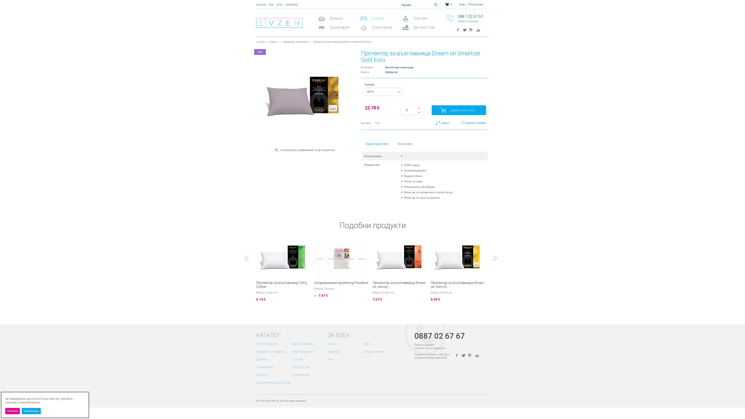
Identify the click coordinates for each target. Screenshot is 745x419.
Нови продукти (302, 351)
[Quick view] (308, 311)
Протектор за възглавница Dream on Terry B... (457, 285)
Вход (462, 4)
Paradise (329, 288)
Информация (31, 410)
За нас (333, 344)
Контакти (292, 4)
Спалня (377, 18)
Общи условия (374, 351)
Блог (279, 4)
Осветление (381, 27)
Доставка (366, 123)
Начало (261, 4)
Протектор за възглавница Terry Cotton (281, 285)
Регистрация (475, 4)
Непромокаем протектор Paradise (341, 283)
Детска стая (423, 27)
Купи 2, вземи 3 (303, 344)
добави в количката (463, 110)
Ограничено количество (273, 382)
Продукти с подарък (270, 351)
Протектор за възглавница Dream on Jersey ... (399, 285)
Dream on (391, 72)
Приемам (12, 410)
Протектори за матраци (295, 42)
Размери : (370, 84)
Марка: (365, 72)
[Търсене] (435, 4)
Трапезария (338, 27)
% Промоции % (266, 344)
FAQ (271, 4)
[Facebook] (458, 29)
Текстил (419, 18)
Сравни (445, 123)
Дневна (335, 18)
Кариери (334, 351)
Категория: (367, 67)
